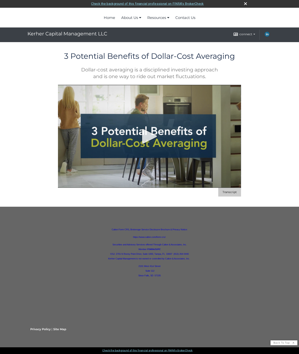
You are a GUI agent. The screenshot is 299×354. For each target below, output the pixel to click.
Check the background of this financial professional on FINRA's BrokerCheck (147, 4)
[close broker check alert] (245, 3)
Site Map (59, 329)
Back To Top (282, 342)
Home (109, 17)
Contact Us (185, 17)
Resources (156, 17)
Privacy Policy (40, 329)
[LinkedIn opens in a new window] (267, 35)
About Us (129, 17)
